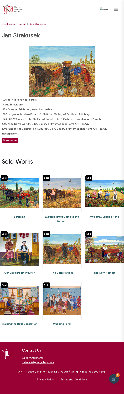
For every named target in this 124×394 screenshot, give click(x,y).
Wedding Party (62, 323)
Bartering (19, 216)
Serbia (22, 24)
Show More (10, 140)
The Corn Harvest (62, 272)
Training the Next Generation (19, 323)
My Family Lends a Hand (104, 216)
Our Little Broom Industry (19, 272)
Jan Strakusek (38, 24)
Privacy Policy (45, 379)
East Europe (9, 24)
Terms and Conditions (74, 379)
